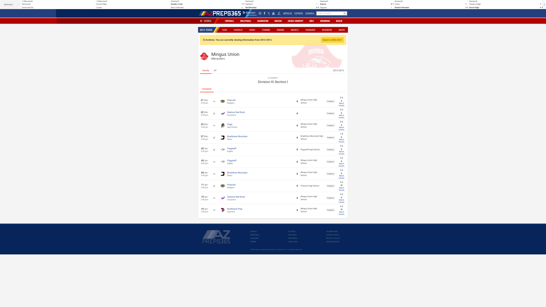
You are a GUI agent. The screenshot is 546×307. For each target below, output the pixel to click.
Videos (253, 231)
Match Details (341, 104)
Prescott (231, 101)
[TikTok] (279, 13)
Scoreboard (332, 231)
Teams (224, 29)
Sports (207, 21)
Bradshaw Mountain (237, 137)
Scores (252, 29)
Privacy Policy (333, 238)
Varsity (205, 70)
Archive (342, 29)
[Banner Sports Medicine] (249, 13)
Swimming (325, 21)
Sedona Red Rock (236, 113)
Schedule (206, 89)
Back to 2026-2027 (332, 40)
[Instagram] (260, 13)
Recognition (327, 29)
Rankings (280, 29)
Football (229, 21)
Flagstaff (231, 150)
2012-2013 (338, 70)
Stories (292, 231)
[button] (544, 4)
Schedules (238, 29)
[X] (268, 13)
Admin (253, 242)
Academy (254, 238)
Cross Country (295, 21)
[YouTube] (273, 13)
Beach (339, 21)
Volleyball (245, 21)
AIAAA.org (292, 242)
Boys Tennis (206, 30)
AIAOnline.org (333, 242)
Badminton (8, 5)
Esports (298, 13)
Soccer (278, 21)
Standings (266, 29)
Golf (311, 21)
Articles (287, 13)
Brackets (295, 29)
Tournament (310, 29)
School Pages (332, 235)
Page (232, 125)
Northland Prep (234, 210)
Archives (292, 235)
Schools (310, 13)
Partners (292, 238)
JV (215, 70)
